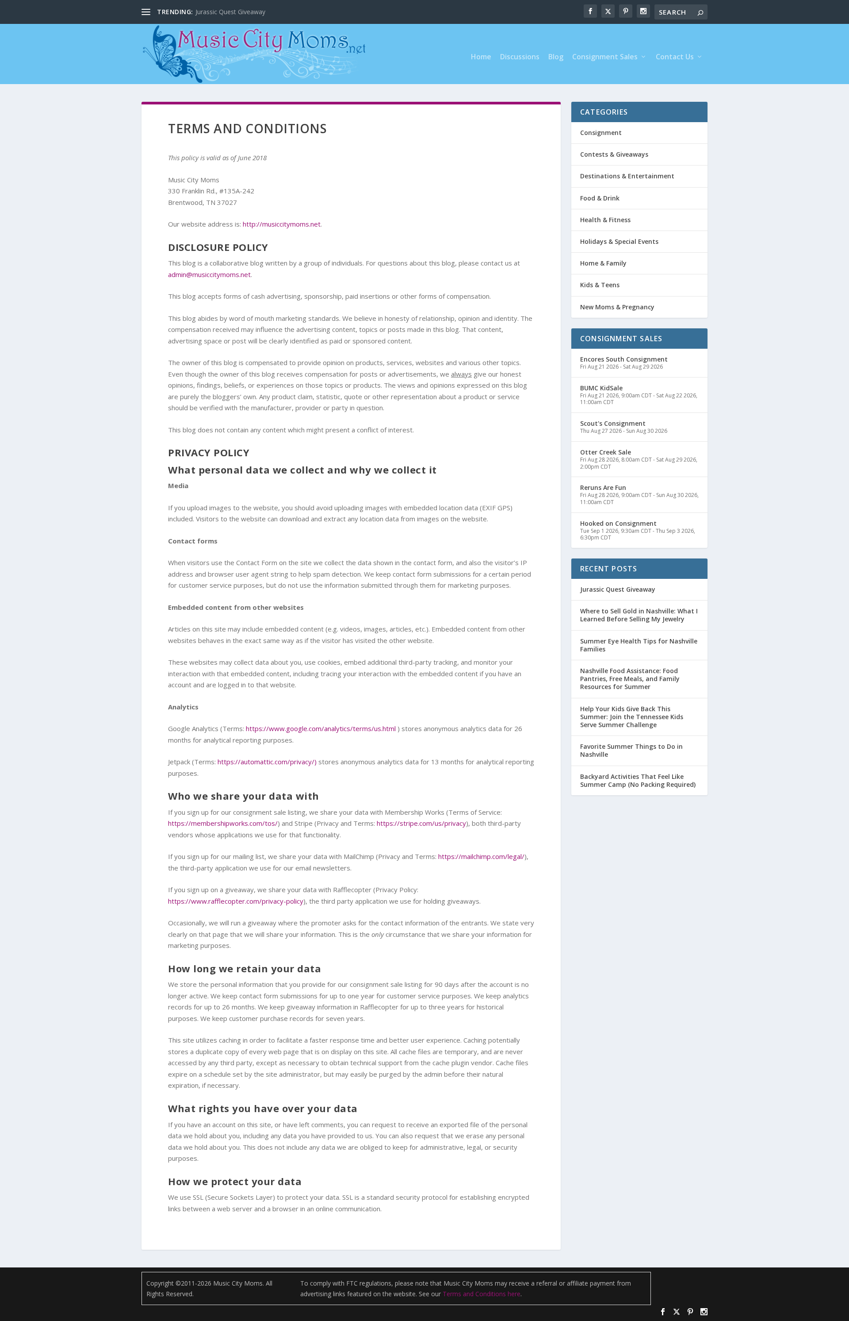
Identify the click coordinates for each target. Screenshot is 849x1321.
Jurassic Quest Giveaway (230, 12)
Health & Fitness (605, 220)
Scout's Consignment (613, 423)
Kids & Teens (600, 285)
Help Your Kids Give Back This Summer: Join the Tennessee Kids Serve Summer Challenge (631, 717)
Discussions (519, 57)
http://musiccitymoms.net (282, 224)
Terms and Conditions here (481, 1294)
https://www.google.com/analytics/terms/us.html (321, 728)
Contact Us (675, 57)
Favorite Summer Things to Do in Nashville (631, 750)
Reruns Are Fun (603, 487)
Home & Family (603, 263)
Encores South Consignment (624, 359)
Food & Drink (600, 198)
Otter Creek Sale (605, 452)
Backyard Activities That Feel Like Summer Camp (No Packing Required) (638, 780)
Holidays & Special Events (619, 241)
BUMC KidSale (601, 388)
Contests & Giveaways (614, 154)
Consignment (601, 132)
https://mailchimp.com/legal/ (481, 856)
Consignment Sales (605, 57)
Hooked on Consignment (618, 523)
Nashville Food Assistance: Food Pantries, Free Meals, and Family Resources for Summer (630, 678)
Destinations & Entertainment (627, 176)
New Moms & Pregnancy (617, 307)
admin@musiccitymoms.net (209, 274)
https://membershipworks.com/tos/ (223, 823)
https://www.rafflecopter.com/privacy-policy (235, 901)
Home (481, 57)
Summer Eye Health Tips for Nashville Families (638, 645)
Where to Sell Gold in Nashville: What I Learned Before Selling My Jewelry (639, 615)
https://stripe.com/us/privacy (421, 823)
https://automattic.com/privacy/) (267, 761)
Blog (555, 57)
